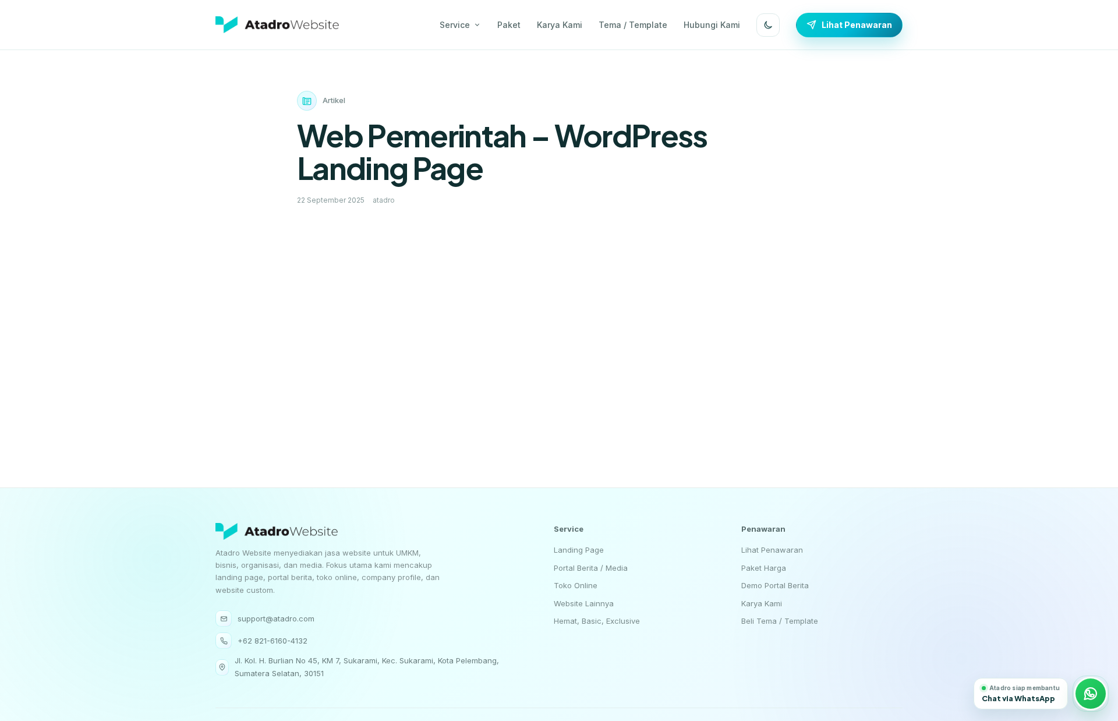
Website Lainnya (584, 603)
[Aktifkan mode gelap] (768, 25)
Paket (509, 25)
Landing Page (579, 549)
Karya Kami (559, 25)
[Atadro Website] (277, 24)
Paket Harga (763, 567)
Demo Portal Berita (775, 585)
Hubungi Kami (712, 25)
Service (455, 25)
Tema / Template (633, 25)
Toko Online (575, 585)
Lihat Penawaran (857, 25)
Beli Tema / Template (779, 620)
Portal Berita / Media (591, 567)
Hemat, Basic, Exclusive (597, 620)
